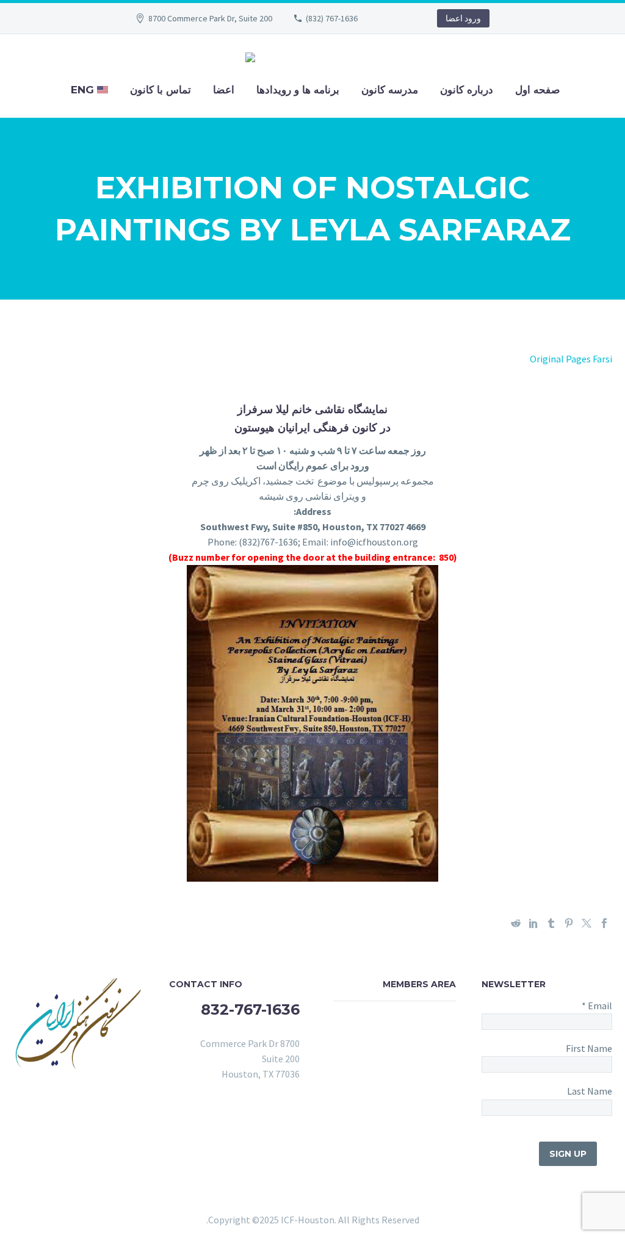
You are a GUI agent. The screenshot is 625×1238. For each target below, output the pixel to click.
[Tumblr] (551, 923)
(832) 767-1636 (332, 18)
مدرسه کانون (389, 90)
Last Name (589, 1091)
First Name (589, 1048)
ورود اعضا (463, 18)
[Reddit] (516, 923)
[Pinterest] (569, 923)
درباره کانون (466, 90)
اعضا (223, 90)
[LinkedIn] (533, 923)
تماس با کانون (160, 90)
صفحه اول (537, 90)
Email (597, 1005)
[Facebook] (604, 923)
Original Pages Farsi (571, 359)
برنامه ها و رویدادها (297, 90)
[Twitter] (586, 923)
